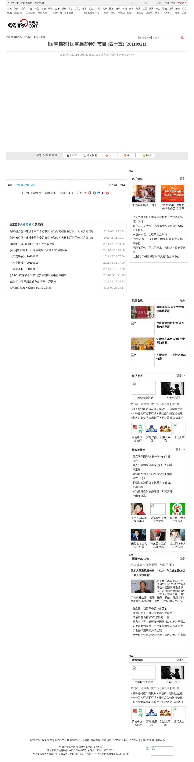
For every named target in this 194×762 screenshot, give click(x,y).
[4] (47, 155)
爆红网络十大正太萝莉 (178, 545)
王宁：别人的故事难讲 (139, 519)
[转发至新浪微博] (107, 192)
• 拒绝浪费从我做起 (171, 417)
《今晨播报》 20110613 (24, 262)
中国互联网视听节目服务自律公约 (112, 754)
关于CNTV (60, 740)
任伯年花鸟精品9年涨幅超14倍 (151, 617)
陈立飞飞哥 (139, 478)
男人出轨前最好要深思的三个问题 (152, 465)
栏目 (183, 12)
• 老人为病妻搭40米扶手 (145, 417)
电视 (9, 12)
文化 (77, 8)
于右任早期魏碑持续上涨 (147, 630)
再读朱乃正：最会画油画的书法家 (152, 612)
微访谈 (135, 404)
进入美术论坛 (109, 54)
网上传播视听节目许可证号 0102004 (51, 754)
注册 (166, 3)
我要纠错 (36, 192)
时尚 (124, 8)
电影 (113, 12)
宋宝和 (137, 469)
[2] (44, 155)
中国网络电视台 (24, 3)
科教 (64, 8)
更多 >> (180, 449)
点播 (33, 185)
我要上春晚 (165, 439)
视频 (27, 185)
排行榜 (73, 155)
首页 (9, 8)
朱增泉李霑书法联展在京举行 (150, 234)
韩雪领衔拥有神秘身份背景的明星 (152, 473)
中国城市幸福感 (144, 397)
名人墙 (165, 404)
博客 (158, 8)
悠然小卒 (138, 487)
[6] (50, 155)
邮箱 (177, 8)
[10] (55, 155)
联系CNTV (72, 740)
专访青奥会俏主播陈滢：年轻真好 (152, 491)
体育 (30, 8)
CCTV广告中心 (120, 740)
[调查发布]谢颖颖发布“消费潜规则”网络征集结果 (38, 275)
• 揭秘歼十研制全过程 (170, 409)
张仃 (171, 564)
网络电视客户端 (91, 12)
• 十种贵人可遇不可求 (144, 413)
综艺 (36, 8)
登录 (158, 3)
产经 (98, 8)
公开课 (149, 12)
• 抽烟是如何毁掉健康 (170, 413)
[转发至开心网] (89, 192)
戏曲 (50, 8)
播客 (157, 12)
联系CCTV (47, 740)
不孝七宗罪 (173, 397)
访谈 (171, 8)
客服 (173, 3)
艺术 (84, 8)
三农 (131, 8)
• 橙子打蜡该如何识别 (143, 409)
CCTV (167, 12)
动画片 (139, 12)
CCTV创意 (135, 740)
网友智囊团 (148, 740)
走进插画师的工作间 (144, 205)
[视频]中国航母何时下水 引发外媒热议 (32, 243)
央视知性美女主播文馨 (158, 519)
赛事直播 (68, 12)
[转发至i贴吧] (102, 192)
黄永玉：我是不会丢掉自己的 (150, 608)
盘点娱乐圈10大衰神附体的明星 (151, 456)
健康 (118, 8)
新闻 (16, 8)
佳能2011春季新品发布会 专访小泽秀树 (33, 281)
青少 (71, 8)
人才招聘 (84, 740)
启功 (133, 564)
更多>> (181, 375)
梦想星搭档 (151, 439)
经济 (23, 8)
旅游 (111, 8)
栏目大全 (30, 12)
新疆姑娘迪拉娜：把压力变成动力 (152, 482)
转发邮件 (64, 192)
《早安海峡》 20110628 (24, 256)
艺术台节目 (39, 37)
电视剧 (121, 12)
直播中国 (57, 12)
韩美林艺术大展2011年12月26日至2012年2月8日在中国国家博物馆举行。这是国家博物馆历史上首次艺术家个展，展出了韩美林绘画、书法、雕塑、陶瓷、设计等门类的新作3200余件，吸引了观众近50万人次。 (158, 590)
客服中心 (160, 740)
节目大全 (42, 12)
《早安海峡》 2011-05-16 (25, 268)
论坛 (164, 8)
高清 (106, 12)
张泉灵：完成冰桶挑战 (158, 545)
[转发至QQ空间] (94, 192)
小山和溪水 (139, 495)
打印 (25, 192)
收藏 (148, 155)
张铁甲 (164, 564)
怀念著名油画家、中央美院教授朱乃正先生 (158, 626)
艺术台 (27, 37)
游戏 (184, 8)
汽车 (104, 8)
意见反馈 (91, 155)
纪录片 (130, 12)
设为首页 (182, 3)
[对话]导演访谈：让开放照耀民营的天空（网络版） (40, 250)
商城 (138, 8)
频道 (176, 12)
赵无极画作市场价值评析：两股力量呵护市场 (159, 634)
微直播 (145, 404)
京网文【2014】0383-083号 (101, 750)
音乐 (57, 8)
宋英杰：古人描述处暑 (139, 545)
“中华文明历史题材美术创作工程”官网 (173, 207)
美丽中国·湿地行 (137, 439)
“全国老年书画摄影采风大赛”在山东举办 (156, 256)
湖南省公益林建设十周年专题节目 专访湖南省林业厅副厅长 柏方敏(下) (51, 231)
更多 (182, 178)
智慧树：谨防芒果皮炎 (178, 519)
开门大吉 (179, 437)
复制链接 (50, 192)
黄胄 (139, 564)
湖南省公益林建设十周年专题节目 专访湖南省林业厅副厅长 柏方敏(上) (51, 237)
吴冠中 (156, 564)
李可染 (147, 564)
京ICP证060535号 (77, 750)
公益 (91, 8)
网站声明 (95, 740)
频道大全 (18, 12)
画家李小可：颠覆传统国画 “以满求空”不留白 (159, 621)
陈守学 (137, 460)
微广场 (155, 404)
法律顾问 (106, 740)
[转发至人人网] (98, 192)
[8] (53, 155)
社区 (144, 8)
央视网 (10, 3)
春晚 (43, 8)
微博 (151, 8)
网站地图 (39, 3)
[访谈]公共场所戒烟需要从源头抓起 (30, 287)
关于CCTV (35, 740)
